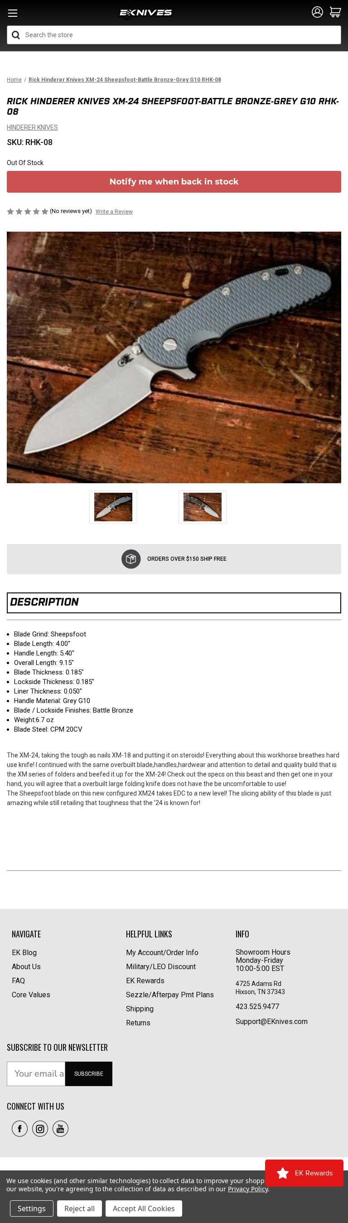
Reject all (79, 1208)
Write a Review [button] (114, 212)
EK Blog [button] (24, 952)
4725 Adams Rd (258, 983)
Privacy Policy (247, 1188)
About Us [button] (26, 966)
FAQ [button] (18, 980)
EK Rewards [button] (145, 980)
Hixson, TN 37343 (261, 991)
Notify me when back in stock (174, 182)
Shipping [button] (140, 1009)
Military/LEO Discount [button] (161, 966)
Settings (32, 1208)
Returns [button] (138, 1023)
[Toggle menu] (12, 15)
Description (44, 602)
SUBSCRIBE (88, 1074)
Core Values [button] (31, 994)
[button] (20, 1129)
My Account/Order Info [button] (162, 952)
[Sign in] (317, 12)
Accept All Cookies (144, 1208)
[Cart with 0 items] (335, 12)
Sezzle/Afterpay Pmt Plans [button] (170, 994)
